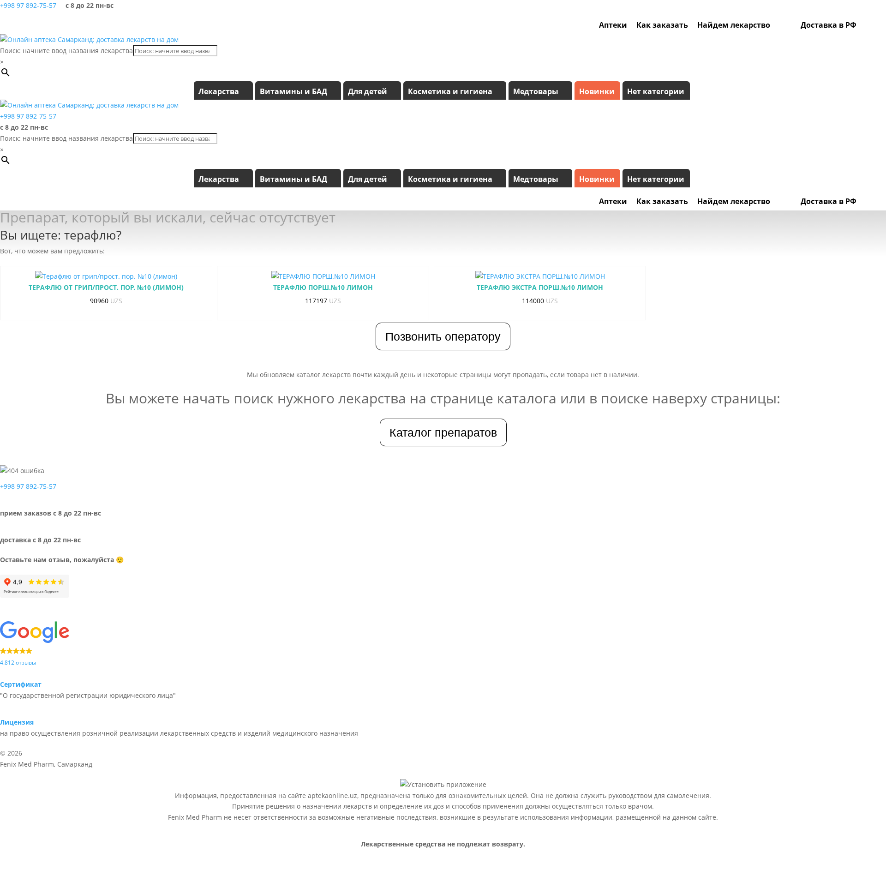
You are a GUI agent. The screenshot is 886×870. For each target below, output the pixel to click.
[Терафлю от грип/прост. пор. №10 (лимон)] (106, 276)
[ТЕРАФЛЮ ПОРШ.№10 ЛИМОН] (323, 276)
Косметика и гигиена (450, 91)
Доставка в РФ (828, 25)
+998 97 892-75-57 (28, 5)
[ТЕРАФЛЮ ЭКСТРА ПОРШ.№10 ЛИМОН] (540, 276)
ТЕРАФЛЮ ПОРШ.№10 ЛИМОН (323, 287)
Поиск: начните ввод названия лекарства (66, 50)
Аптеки (613, 25)
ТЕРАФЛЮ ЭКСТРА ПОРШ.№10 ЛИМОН (540, 287)
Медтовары (535, 91)
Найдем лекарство (733, 25)
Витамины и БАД (293, 91)
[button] (443, 644)
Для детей (367, 91)
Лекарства (218, 91)
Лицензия (17, 722)
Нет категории (655, 91)
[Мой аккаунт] (865, 25)
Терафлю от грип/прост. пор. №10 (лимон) (106, 287)
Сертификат (21, 684)
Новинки (597, 91)
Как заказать (662, 25)
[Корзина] (878, 25)
